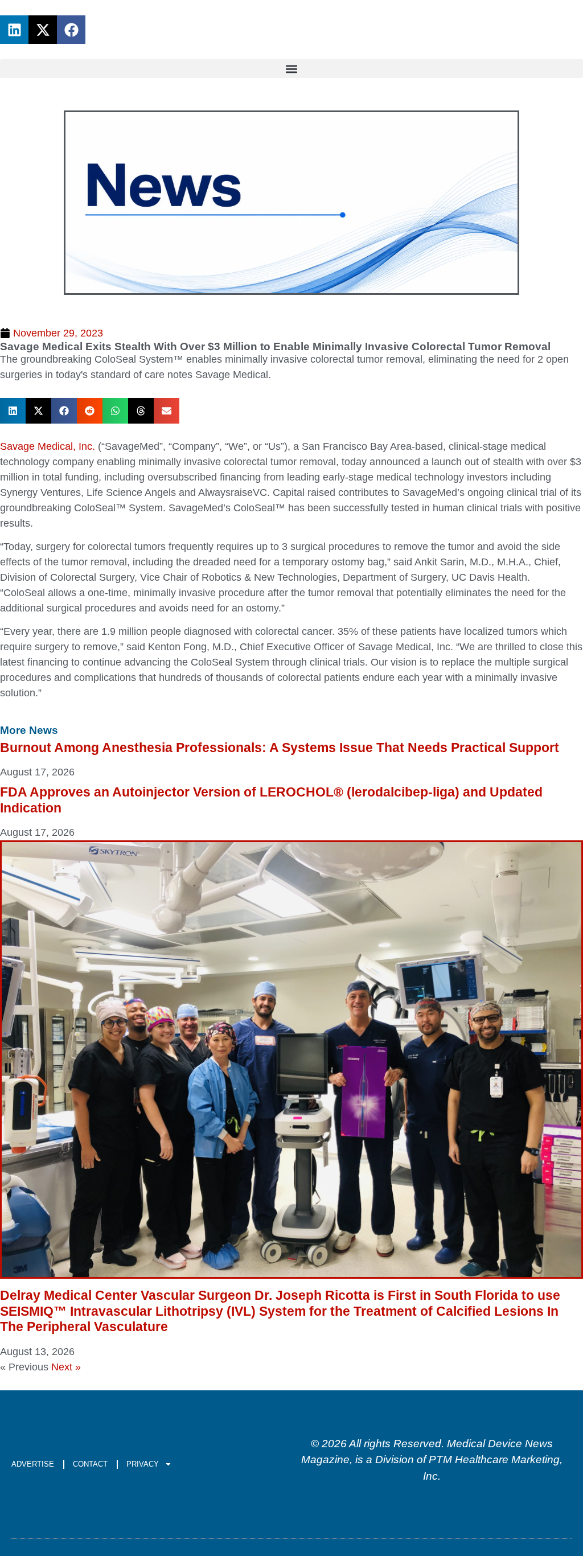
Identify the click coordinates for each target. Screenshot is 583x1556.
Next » (66, 1367)
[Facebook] (71, 29)
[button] (291, 68)
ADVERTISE (32, 1464)
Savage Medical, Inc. (47, 446)
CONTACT (90, 1464)
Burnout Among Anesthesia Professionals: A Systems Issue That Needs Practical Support (279, 747)
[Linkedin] (14, 29)
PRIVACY (142, 1464)
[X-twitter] (42, 29)
